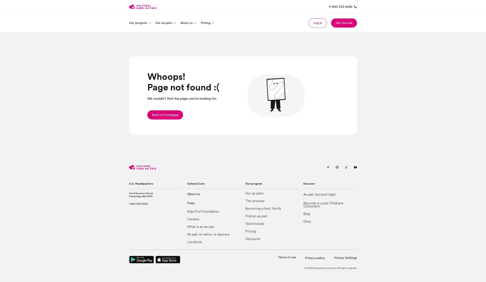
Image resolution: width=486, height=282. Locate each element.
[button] (318, 23)
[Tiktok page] (346, 167)
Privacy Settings (345, 257)
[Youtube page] (355, 167)
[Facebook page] (328, 167)
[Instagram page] (337, 167)
